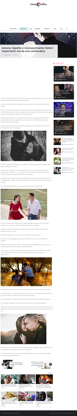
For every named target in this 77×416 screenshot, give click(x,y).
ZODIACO (46, 28)
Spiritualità (37, 28)
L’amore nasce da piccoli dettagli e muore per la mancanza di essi (62, 75)
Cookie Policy (72, 413)
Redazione (57, 413)
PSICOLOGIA (13, 28)
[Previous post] (3, 364)
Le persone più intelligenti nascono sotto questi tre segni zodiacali (63, 111)
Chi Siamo (52, 413)
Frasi (54, 28)
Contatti (61, 413)
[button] (67, 28)
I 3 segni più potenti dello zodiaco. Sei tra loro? (68, 149)
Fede (30, 28)
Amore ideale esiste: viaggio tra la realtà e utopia (16, 364)
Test (61, 28)
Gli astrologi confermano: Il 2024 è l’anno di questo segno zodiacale (68, 159)
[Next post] (50, 364)
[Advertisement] (38, 18)
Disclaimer (66, 413)
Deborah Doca (8, 54)
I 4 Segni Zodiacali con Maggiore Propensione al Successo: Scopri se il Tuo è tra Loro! (68, 140)
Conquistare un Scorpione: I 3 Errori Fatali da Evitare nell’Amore (68, 169)
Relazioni (23, 28)
